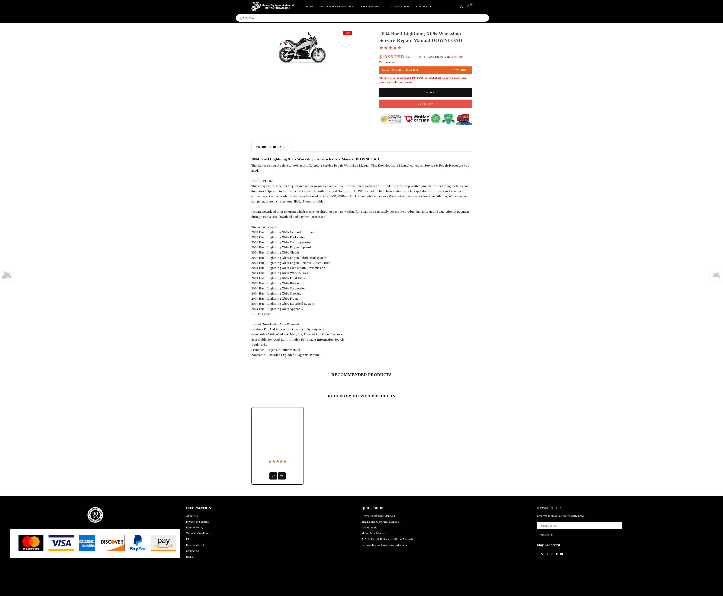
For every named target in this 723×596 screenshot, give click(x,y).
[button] (468, 6)
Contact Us (423, 6)
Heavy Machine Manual (336, 6)
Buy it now (426, 103)
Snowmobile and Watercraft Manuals (384, 545)
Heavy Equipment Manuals (378, 515)
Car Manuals (369, 527)
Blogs (189, 556)
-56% (348, 33)
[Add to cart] (273, 476)
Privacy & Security (197, 521)
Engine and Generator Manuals (381, 521)
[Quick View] (282, 476)
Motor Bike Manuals (374, 533)
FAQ (189, 539)
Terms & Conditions (198, 533)
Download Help (195, 545)
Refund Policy (195, 527)
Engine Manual (371, 6)
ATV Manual (399, 6)
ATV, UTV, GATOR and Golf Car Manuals (387, 539)
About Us (192, 515)
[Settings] (461, 6)
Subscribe (546, 535)
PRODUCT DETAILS (271, 147)
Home (309, 6)
